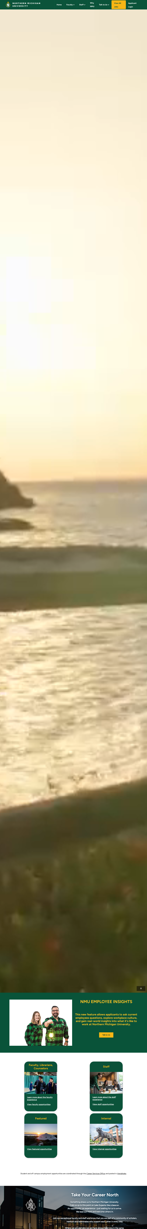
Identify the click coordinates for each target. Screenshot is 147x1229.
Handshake (121, 1173)
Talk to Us (106, 1035)
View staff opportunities (103, 1104)
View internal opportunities (104, 1149)
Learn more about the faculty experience (39, 1098)
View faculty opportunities (38, 1104)
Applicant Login (132, 5)
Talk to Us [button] (103, 5)
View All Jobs (117, 5)
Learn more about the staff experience (104, 1098)
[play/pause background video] (141, 988)
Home (59, 5)
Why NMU (92, 5)
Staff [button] (81, 5)
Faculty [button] (69, 5)
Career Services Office (95, 1173)
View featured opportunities (39, 1149)
